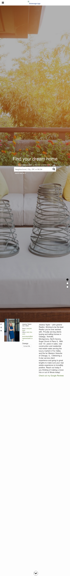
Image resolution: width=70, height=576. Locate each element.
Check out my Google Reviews (51, 375)
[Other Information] (67, 287)
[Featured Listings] (67, 283)
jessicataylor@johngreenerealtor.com (27, 338)
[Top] (67, 279)
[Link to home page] (35, 2)
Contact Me (26, 346)
